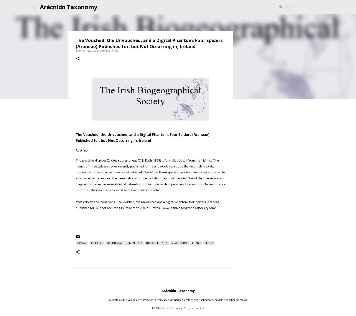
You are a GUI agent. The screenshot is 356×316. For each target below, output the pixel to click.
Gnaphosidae (179, 243)
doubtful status (157, 243)
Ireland (196, 243)
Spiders (209, 243)
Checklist (96, 243)
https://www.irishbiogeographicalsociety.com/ (184, 208)
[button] (78, 58)
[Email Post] (78, 238)
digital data (134, 243)
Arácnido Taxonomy (68, 7)
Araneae (82, 243)
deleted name (115, 243)
